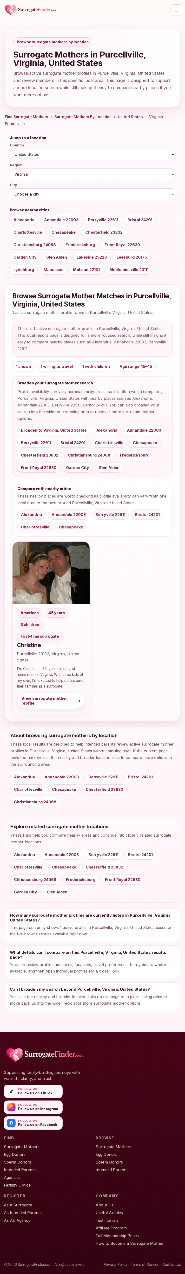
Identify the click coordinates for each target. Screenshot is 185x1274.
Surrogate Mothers (22, 1146)
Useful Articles (109, 1212)
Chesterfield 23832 (104, 232)
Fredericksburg (80, 244)
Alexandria (23, 219)
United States (130, 117)
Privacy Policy (116, 1264)
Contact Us (171, 1264)
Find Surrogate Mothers (26, 117)
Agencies (12, 1177)
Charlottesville (27, 232)
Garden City (25, 257)
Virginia (156, 117)
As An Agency (17, 1220)
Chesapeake (64, 232)
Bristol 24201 (139, 219)
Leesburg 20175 (132, 257)
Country (17, 145)
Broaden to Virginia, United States (54, 430)
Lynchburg (23, 269)
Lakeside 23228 (92, 257)
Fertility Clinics (17, 1185)
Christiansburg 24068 (34, 244)
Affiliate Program (111, 1228)
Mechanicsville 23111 (128, 269)
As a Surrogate (18, 1205)
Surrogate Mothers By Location (83, 117)
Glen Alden (56, 257)
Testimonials (107, 1220)
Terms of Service (145, 1264)
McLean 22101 (86, 269)
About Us (104, 1205)
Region (16, 165)
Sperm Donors (17, 1162)
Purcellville (15, 124)
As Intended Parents (23, 1212)
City (13, 185)
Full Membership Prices (117, 1235)
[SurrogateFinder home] (85, 10)
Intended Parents (20, 1169)
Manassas (53, 269)
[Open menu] (176, 10)
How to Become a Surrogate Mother (130, 1243)
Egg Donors (15, 1154)
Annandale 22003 (61, 219)
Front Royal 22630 (122, 244)
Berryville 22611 (103, 219)
